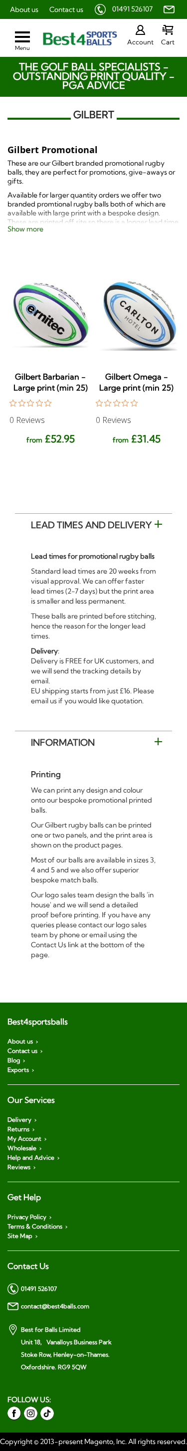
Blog (13, 1060)
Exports (18, 1069)
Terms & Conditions (34, 1226)
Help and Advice (30, 1157)
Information (63, 742)
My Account (24, 1138)
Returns (18, 1129)
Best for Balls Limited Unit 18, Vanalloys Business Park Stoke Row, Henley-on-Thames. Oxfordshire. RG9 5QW (66, 1348)
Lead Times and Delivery (91, 525)
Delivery (19, 1119)
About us (24, 9)
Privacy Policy (26, 1217)
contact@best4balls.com (55, 1306)
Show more (25, 228)
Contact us (66, 9)
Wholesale (21, 1148)
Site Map (19, 1236)
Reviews (18, 1167)
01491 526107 (132, 8)
